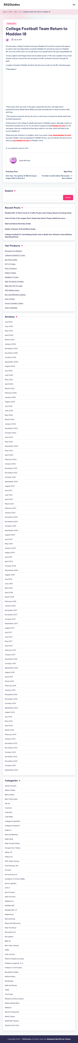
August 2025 (10, 366)
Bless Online (9, 795)
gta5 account (10, 897)
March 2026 (9, 340)
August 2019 (10, 553)
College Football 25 (12, 821)
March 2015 (9, 681)
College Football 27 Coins (15, 255)
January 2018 (10, 606)
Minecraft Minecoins (13, 923)
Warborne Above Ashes (14, 999)
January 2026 (10, 344)
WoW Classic (10, 1016)
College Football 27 (12, 826)
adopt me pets (10, 786)
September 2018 (11, 570)
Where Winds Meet (12, 1003)
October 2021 (10, 477)
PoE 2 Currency (11, 268)
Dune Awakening (11, 835)
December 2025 (11, 348)
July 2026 (8, 322)
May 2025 (9, 380)
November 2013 (11, 748)
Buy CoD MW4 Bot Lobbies (15, 295)
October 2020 (10, 526)
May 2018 (8, 588)
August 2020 (10, 535)
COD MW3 (9, 817)
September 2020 (11, 530)
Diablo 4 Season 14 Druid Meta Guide (20, 229)
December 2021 (11, 468)
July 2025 (8, 371)
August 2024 (10, 402)
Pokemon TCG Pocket (13, 968)
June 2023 (9, 437)
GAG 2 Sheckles (11, 308)
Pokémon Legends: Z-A (14, 963)
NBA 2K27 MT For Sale (13, 286)
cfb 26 (7, 803)
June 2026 (9, 326)
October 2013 (10, 752)
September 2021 (11, 482)
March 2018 (9, 597)
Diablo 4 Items (10, 273)
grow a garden (10, 883)
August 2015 (10, 672)
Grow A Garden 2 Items (14, 303)
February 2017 (10, 650)
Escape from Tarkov (13, 848)
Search (9, 190)
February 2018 (10, 601)
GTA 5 (7, 888)
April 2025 (9, 384)
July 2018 (8, 579)
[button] (24, 161)
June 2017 (9, 637)
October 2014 (10, 703)
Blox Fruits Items (11, 799)
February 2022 (11, 459)
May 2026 (9, 331)
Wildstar (8, 1008)
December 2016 (11, 659)
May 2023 (9, 442)
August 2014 (10, 712)
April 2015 (9, 677)
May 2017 (8, 641)
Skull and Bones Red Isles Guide (18, 224)
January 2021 (10, 513)
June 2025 (9, 375)
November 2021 (11, 473)
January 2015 (10, 690)
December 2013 (11, 743)
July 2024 (8, 406)
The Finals (9, 994)
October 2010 (10, 765)
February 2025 (11, 393)
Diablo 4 (8, 830)
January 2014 (10, 739)
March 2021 (9, 504)
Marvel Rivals (10, 919)
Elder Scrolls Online (12, 843)
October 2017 (10, 619)
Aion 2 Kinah (10, 299)
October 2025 (10, 357)
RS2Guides (12, 4)
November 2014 (11, 699)
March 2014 (9, 730)
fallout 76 (8, 852)
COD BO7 (8, 812)
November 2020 (11, 521)
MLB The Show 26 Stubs (14, 281)
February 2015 (10, 686)
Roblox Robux (10, 976)
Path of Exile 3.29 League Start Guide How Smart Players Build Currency (35, 218)
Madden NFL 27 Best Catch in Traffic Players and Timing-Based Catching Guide (38, 213)
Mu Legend (9, 937)
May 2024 (9, 415)
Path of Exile (10, 954)
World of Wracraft (12, 1012)
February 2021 (10, 508)
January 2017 (10, 655)
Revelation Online (11, 972)
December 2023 (11, 428)
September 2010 (11, 770)
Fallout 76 (8, 857)
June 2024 (9, 411)
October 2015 (10, 663)
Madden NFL (11, 23)
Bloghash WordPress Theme (58, 1039)
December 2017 (11, 610)
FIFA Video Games (12, 861)
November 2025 (11, 353)
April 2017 (9, 646)
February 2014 (10, 734)
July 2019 (8, 557)
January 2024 (10, 424)
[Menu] (74, 4)
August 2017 (10, 628)
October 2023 (10, 433)
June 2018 (9, 584)
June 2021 (9, 495)
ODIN (7, 950)
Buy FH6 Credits (11, 260)
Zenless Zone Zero (12, 1025)
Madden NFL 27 (11, 910)
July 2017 (8, 632)
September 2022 (11, 446)
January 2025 (10, 397)
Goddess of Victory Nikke (15, 879)
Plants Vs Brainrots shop (14, 959)
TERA (7, 990)
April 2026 (9, 335)
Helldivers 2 (9, 901)
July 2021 (8, 490)
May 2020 (9, 544)
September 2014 (11, 708)
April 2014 (9, 726)
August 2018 (10, 575)
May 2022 (9, 451)
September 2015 (11, 668)
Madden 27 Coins (12, 277)
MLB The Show (10, 928)
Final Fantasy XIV (11, 866)
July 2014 (8, 717)
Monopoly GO (10, 932)
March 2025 (9, 388)
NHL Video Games (12, 945)
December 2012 (11, 757)
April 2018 (9, 592)
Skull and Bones (11, 985)
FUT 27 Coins (10, 264)
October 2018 (10, 566)
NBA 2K (8, 941)
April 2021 (9, 499)
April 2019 (9, 561)
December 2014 (11, 694)
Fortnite (8, 870)
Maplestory (9, 914)
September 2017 (11, 623)
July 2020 (9, 539)
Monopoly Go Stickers (13, 251)
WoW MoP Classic (12, 1021)
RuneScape (9, 981)
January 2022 (10, 464)
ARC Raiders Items (12, 290)
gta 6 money (10, 892)
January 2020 (10, 548)
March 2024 (9, 419)
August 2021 (10, 486)
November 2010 (11, 761)
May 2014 (9, 721)
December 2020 (11, 517)
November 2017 (11, 615)
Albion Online (10, 790)
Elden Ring (9, 839)
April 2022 (9, 455)
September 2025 (11, 362)
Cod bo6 (8, 808)
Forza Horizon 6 (11, 874)
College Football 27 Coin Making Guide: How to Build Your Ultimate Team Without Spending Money (38, 235)
